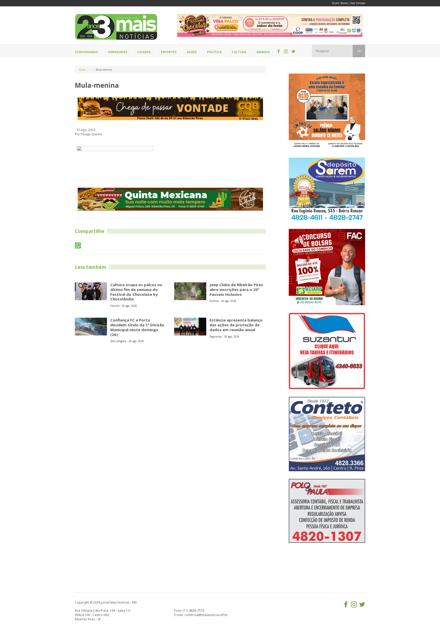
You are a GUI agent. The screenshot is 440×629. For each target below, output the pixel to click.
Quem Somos (340, 3)
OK (359, 51)
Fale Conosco (357, 3)
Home (82, 69)
